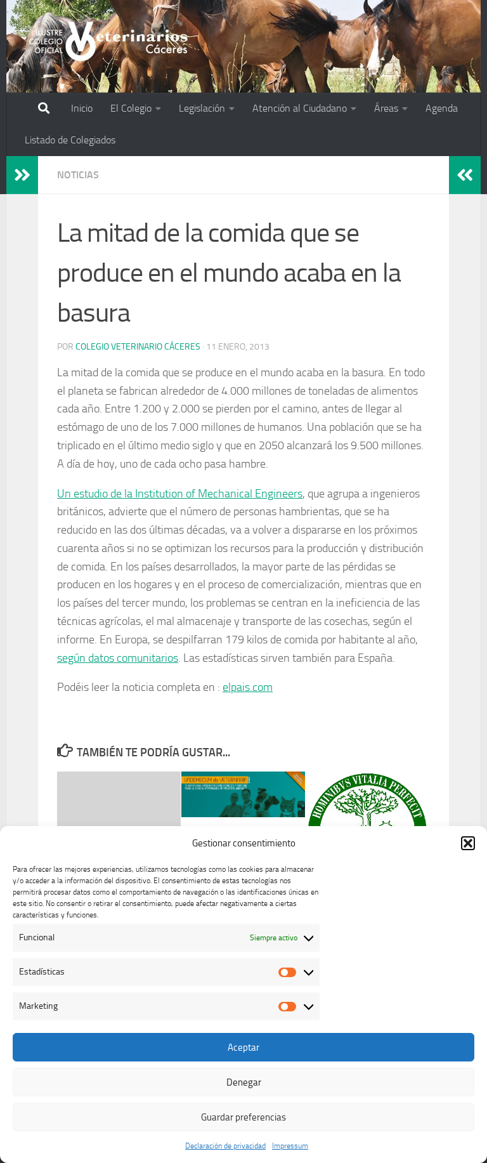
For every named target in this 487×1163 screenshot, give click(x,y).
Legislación (202, 108)
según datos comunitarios (117, 658)
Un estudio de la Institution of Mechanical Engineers (179, 494)
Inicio (82, 108)
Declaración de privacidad (225, 1145)
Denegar (243, 1082)
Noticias (78, 175)
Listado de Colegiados (70, 140)
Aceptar (243, 1047)
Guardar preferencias (243, 1117)
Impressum (290, 1145)
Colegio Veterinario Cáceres (137, 346)
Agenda (441, 108)
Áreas (386, 108)
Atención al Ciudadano (299, 108)
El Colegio (131, 108)
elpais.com (248, 687)
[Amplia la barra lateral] (22, 175)
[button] (468, 843)
